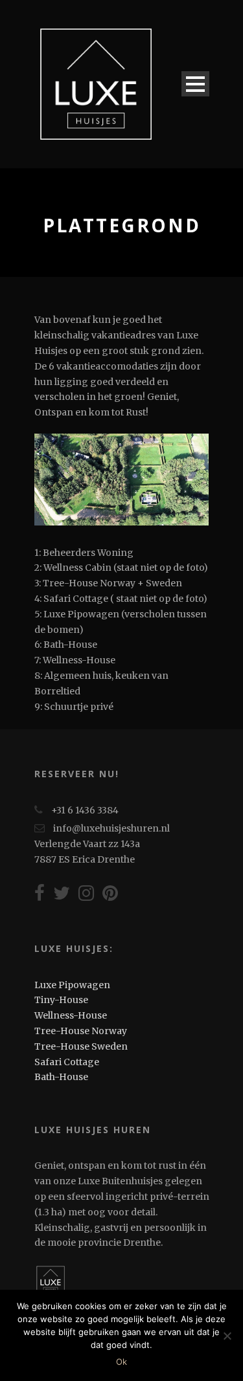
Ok (121, 1361)
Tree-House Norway (80, 1031)
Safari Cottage (66, 1062)
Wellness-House (70, 1015)
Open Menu (195, 83)
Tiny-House (61, 1000)
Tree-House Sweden (81, 1046)
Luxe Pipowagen (72, 985)
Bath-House (61, 1077)
